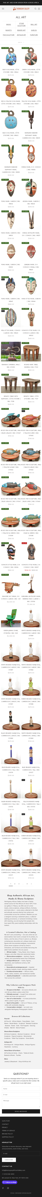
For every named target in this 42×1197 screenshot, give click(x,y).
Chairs (20, 1053)
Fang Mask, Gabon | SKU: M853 (11, 234)
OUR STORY (6, 1121)
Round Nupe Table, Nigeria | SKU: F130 (31, 365)
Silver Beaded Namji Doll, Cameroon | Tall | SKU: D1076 (10, 804)
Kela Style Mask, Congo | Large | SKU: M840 (10, 331)
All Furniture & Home (10, 1053)
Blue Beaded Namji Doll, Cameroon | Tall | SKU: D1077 (31, 769)
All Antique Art (8, 1044)
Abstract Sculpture (24, 1034)
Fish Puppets (24, 1025)
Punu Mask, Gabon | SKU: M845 (10, 300)
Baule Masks (14, 1023)
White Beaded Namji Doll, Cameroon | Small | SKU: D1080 (31, 735)
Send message (21, 1111)
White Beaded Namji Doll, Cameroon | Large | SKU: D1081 (11, 701)
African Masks (16, 1021)
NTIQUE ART (22, 35)
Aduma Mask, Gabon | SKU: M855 (31, 202)
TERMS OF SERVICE (8, 1130)
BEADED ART (21, 30)
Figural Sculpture (17, 1036)
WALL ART (34, 24)
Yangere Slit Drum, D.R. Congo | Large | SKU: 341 (11, 597)
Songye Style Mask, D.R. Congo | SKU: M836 (10, 566)
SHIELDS (34, 30)
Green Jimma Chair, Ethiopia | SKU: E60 (11, 631)
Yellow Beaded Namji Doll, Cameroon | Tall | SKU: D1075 (31, 804)
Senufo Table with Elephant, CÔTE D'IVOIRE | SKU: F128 (11, 398)
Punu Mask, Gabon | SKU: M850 (10, 265)
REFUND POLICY (7, 1134)
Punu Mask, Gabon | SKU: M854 (10, 202)
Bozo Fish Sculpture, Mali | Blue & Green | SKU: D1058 (31, 533)
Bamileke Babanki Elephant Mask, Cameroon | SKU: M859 (31, 135)
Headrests (7, 1047)
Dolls (17, 1025)
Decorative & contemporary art (17, 967)
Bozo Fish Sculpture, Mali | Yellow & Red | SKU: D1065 (31, 433)
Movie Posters (20, 1028)
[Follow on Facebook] (3, 1188)
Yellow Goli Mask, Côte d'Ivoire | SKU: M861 (31, 102)
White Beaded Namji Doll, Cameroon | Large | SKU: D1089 (31, 633)
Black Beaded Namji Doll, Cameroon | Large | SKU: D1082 (10, 735)
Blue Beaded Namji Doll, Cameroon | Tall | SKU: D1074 (11, 838)
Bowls (13, 1025)
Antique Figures (30, 1044)
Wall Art (12, 1028)
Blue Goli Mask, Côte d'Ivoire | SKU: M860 (11, 134)
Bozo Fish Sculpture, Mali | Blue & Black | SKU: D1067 (11, 431)
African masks (11, 952)
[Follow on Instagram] (8, 1188)
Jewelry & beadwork (13, 976)
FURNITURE (34, 35)
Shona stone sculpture (14, 956)
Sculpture (22, 1023)
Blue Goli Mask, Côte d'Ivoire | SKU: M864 (11, 70)
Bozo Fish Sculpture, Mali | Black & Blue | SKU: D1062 (31, 467)
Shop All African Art (25, 1061)
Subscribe (9, 1160)
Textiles (18, 1055)
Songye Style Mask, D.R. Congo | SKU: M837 (31, 566)
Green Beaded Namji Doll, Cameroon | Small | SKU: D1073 (31, 838)
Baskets (7, 1025)
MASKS (8, 24)
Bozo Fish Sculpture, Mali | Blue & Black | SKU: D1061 (11, 500)
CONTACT (5, 1124)
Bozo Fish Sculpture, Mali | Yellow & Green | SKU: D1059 (11, 533)
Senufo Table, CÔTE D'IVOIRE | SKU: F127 (31, 397)
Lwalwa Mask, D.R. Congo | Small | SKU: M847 (31, 267)
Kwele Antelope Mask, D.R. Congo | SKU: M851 (31, 234)
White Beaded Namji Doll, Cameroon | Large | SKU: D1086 (31, 667)
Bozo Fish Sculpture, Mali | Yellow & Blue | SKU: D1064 (11, 467)
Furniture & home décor (14, 971)
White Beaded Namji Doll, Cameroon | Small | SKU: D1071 (11, 872)
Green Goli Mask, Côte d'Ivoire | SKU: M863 (31, 70)
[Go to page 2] (31, 884)
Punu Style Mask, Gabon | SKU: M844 (31, 300)
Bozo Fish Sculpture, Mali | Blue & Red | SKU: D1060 (31, 500)
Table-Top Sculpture (18, 1038)
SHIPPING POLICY (8, 1137)
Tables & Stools (28, 1053)
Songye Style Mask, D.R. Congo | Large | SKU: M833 (31, 333)
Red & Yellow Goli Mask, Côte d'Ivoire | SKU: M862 (11, 102)
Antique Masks (19, 1044)
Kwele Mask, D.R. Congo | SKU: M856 (31, 168)
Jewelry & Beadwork (10, 1061)
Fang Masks (26, 1021)
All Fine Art (7, 1021)
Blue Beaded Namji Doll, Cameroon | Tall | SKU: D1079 (11, 769)
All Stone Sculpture (10, 1034)
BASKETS (9, 30)
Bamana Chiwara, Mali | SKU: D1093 (11, 365)
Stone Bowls (30, 1038)
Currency (15, 1047)
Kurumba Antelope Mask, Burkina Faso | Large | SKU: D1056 (31, 599)
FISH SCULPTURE (8, 35)
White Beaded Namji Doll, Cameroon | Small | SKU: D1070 (31, 872)
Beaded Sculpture (32, 1023)
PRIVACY (5, 1127)
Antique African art (13, 960)
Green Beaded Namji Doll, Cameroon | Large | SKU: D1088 (31, 701)
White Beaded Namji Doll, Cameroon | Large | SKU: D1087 (11, 667)
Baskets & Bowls (9, 1055)
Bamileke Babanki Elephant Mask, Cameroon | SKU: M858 (11, 169)
